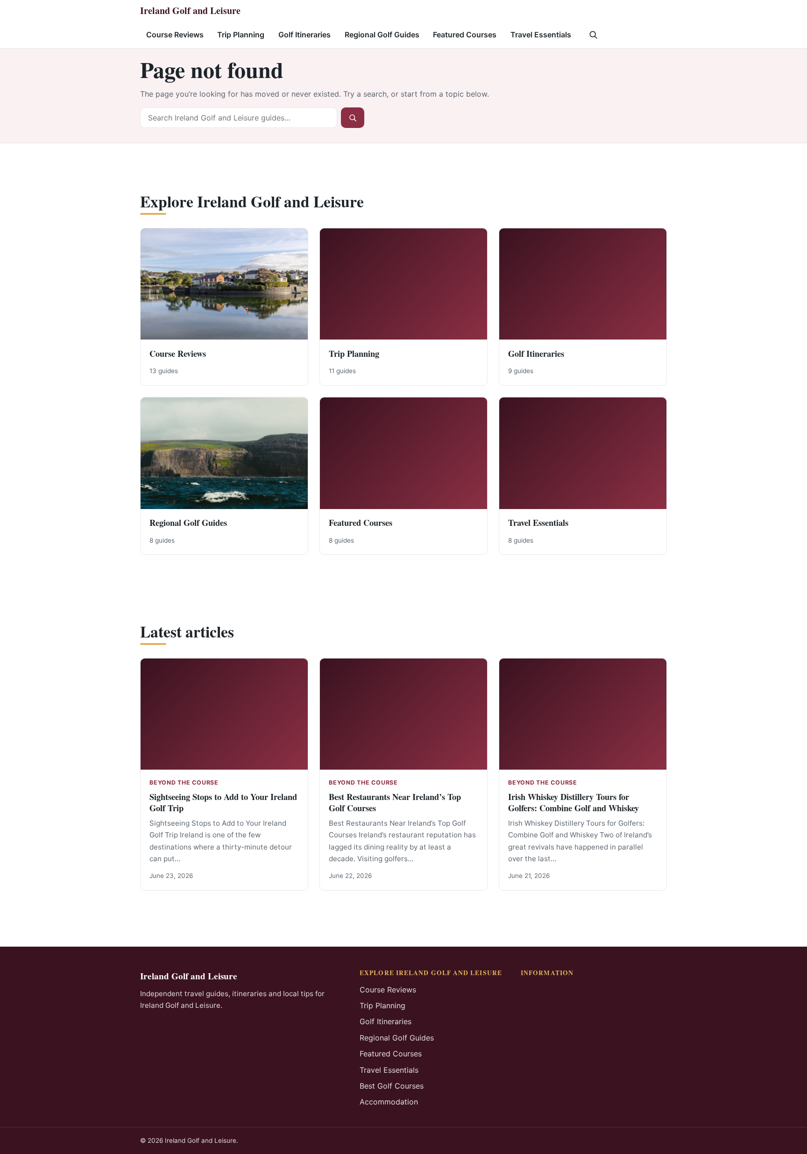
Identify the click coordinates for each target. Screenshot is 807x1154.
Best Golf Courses (392, 1085)
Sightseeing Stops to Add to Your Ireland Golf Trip (223, 802)
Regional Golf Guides (382, 34)
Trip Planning (240, 34)
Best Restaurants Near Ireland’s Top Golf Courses (395, 802)
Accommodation (389, 1101)
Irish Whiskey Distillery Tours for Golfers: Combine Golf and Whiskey (573, 802)
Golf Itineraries (304, 34)
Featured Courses (464, 34)
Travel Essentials (540, 34)
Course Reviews (175, 34)
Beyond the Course (184, 782)
